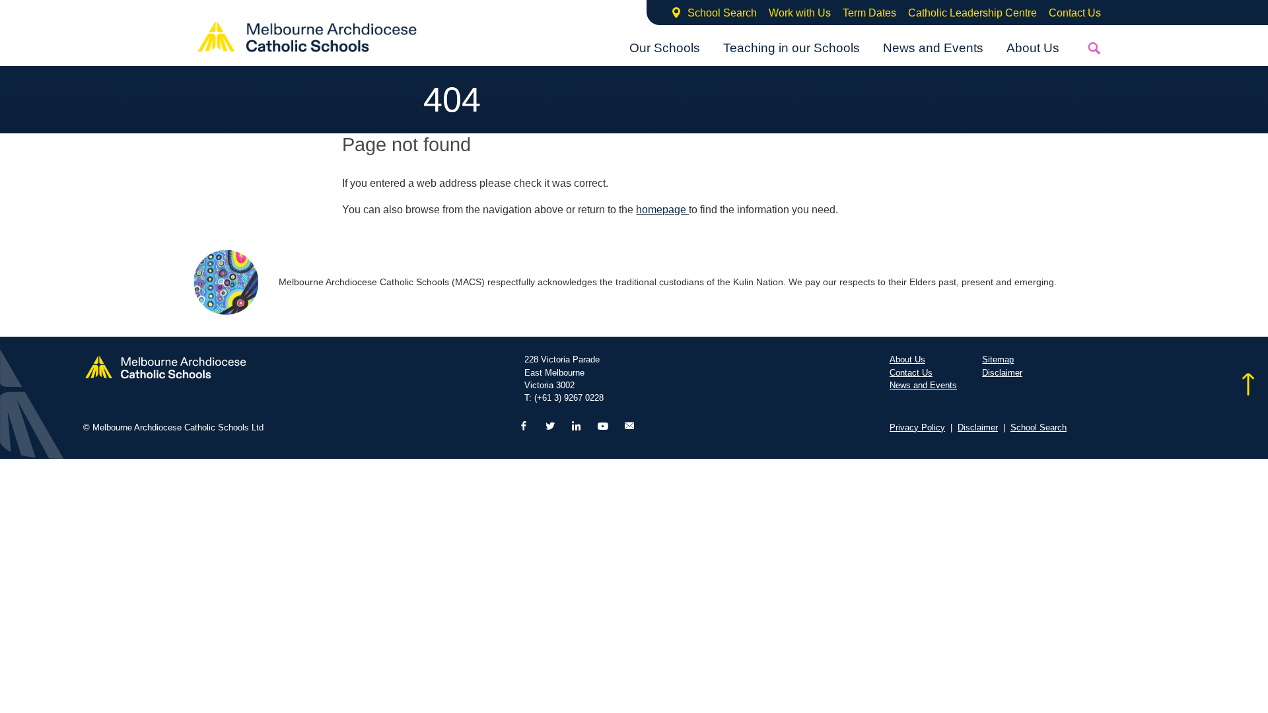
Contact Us (1075, 12)
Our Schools (664, 48)
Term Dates (869, 12)
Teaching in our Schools (791, 48)
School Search (722, 12)
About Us (1032, 48)
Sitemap (998, 359)
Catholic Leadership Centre (972, 12)
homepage (662, 209)
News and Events (933, 48)
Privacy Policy (917, 427)
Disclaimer (1002, 373)
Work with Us (800, 12)
